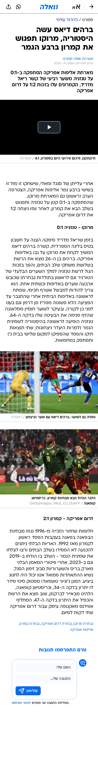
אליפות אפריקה (81, 630)
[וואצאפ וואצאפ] (18, 6)
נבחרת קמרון (29, 624)
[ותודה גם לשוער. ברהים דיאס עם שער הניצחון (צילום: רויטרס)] (49, 386)
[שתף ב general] (8, 7)
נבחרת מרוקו (83, 624)
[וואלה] (49, 6)
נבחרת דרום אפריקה (56, 624)
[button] (76, 7)
